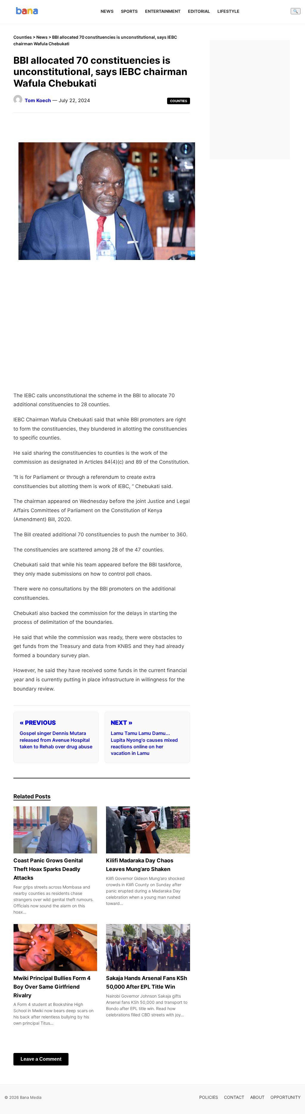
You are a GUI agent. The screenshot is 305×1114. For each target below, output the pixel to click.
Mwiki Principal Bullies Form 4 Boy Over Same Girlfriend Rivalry (52, 986)
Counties (22, 37)
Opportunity (285, 1097)
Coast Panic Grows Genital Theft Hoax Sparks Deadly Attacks (48, 869)
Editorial (199, 11)
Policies (208, 1097)
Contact (234, 1097)
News (107, 11)
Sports (129, 11)
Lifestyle (228, 11)
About (257, 1097)
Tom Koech (38, 100)
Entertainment (162, 11)
